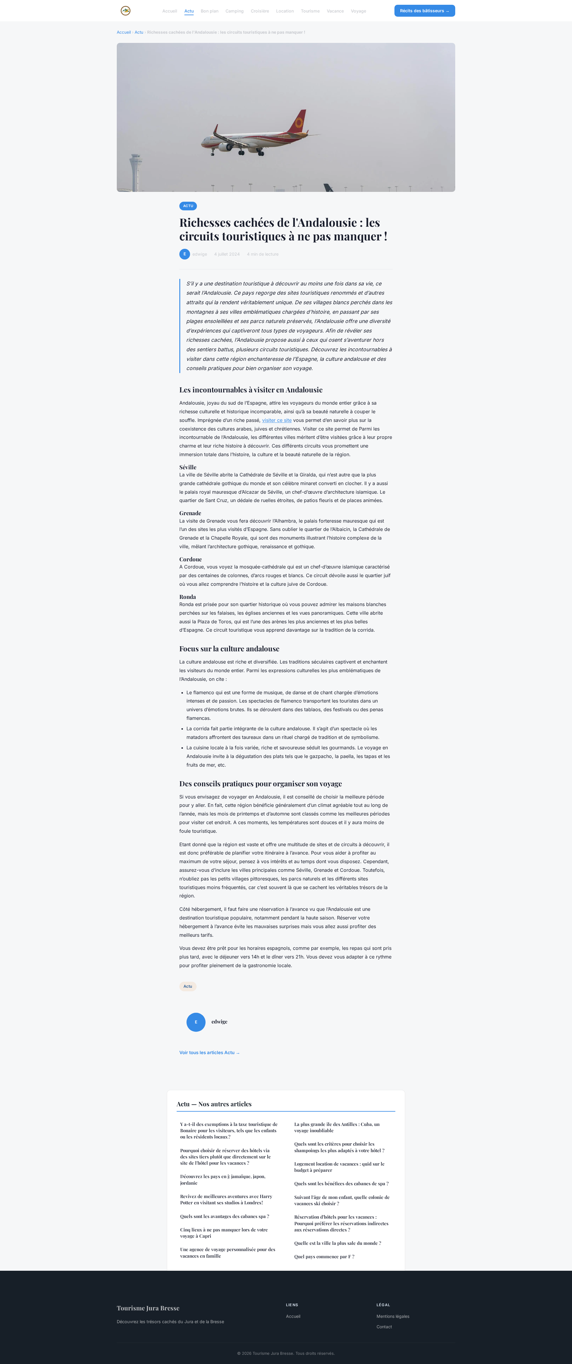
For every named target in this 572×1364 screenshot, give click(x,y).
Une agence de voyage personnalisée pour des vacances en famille (227, 1252)
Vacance (335, 10)
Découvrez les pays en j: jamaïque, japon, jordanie (222, 1179)
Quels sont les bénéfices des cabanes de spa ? (341, 1183)
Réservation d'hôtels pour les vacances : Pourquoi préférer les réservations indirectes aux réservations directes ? (341, 1223)
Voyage (358, 10)
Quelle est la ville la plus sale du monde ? (337, 1243)
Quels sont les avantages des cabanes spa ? (224, 1216)
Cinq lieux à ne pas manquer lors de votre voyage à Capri (224, 1233)
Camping (235, 10)
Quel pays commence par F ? (324, 1256)
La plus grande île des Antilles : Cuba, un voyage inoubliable (337, 1127)
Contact (384, 1326)
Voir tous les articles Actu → (209, 1052)
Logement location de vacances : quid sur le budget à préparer (339, 1167)
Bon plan (209, 10)
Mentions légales (393, 1316)
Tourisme (310, 10)
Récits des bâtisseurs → (425, 10)
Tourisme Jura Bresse (148, 1308)
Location (285, 10)
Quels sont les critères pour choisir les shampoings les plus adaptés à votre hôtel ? (339, 1147)
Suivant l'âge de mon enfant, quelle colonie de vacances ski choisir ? (342, 1200)
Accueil (169, 10)
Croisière (260, 10)
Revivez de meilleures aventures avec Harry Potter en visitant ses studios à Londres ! (226, 1199)
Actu (189, 10)
